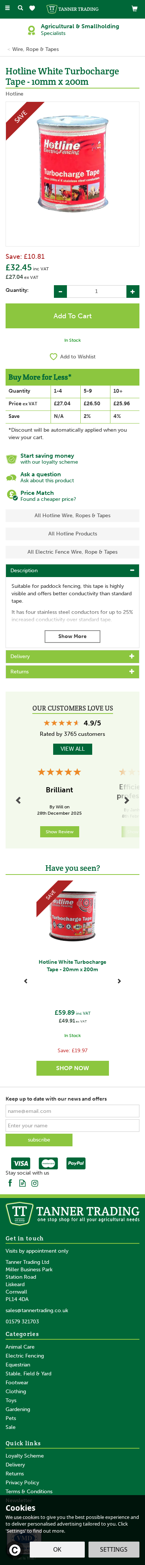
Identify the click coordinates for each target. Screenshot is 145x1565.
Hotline (14, 94)
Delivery (15, 1465)
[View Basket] (135, 8)
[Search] (20, 8)
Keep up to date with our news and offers (56, 1099)
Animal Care (20, 1347)
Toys (11, 1400)
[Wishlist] (33, 8)
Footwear (17, 1382)
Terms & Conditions (29, 1491)
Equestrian (18, 1365)
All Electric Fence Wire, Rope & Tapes (72, 552)
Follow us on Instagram (34, 1182)
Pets (11, 1418)
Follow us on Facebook (10, 1182)
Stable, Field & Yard (28, 1374)
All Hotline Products (72, 534)
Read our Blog (22, 1182)
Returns (15, 1474)
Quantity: (17, 290)
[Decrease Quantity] (60, 291)
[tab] (72, 570)
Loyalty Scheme (25, 1456)
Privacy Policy (22, 1482)
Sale (11, 1427)
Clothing (16, 1391)
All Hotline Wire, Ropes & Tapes (72, 515)
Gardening (18, 1409)
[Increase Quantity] (132, 291)
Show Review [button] (60, 831)
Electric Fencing (25, 1356)
